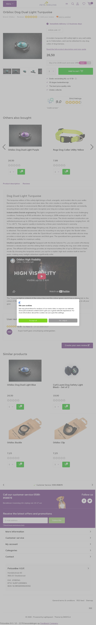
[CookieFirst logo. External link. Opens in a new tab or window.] (19, 303)
